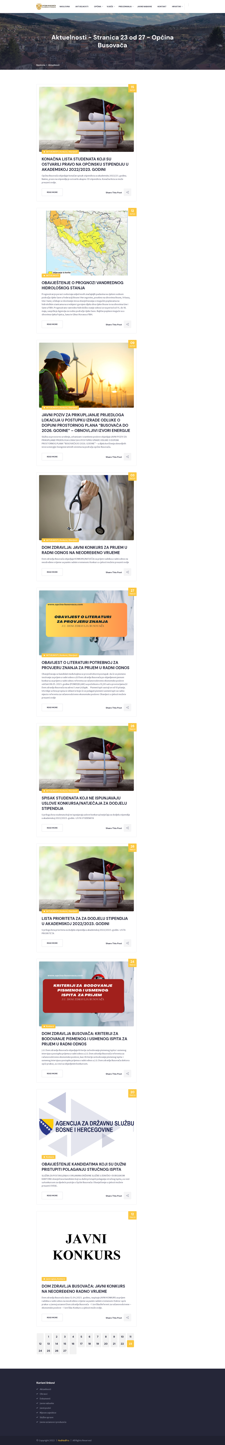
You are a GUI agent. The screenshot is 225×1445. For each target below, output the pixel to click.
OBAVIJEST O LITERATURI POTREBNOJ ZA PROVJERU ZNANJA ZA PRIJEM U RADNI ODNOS (85, 665)
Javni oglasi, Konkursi (55, 1279)
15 (65, 1343)
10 (122, 1336)
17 (81, 1343)
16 (73, 1343)
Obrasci (43, 1394)
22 (122, 1343)
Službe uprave (46, 1417)
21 (114, 1343)
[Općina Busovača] (46, 6)
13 (48, 1343)
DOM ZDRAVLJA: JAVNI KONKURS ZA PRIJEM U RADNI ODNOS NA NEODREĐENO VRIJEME (84, 550)
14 (56, 1343)
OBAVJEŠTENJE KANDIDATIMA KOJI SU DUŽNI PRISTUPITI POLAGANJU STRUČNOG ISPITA (84, 1167)
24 (40, 1350)
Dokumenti (45, 1398)
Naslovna (65, 6)
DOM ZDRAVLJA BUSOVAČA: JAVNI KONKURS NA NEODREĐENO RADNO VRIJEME (83, 1289)
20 (106, 1343)
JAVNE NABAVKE (144, 6)
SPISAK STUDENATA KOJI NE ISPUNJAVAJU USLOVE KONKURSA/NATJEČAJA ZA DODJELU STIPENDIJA (84, 803)
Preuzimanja (125, 6)
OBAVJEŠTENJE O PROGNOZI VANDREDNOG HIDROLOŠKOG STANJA (82, 285)
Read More (52, 192)
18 (89, 1343)
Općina (97, 6)
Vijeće (110, 6)
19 (97, 1343)
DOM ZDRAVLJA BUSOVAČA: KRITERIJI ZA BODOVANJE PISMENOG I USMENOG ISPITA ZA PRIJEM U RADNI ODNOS (84, 1039)
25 (48, 1350)
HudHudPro (63, 1440)
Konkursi (50, 1026)
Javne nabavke (47, 1403)
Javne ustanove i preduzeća (53, 1422)
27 (64, 1350)
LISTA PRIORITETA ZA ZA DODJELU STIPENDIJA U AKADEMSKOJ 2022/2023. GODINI (85, 921)
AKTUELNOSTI (52, 275)
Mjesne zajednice (48, 1412)
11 (130, 1336)
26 (56, 1350)
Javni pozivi (45, 1408)
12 (40, 1343)
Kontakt (162, 6)
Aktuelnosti (81, 6)
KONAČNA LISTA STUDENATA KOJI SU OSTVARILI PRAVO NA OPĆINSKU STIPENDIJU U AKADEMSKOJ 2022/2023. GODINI (85, 164)
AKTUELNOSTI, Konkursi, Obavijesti (61, 152)
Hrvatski (176, 6)
